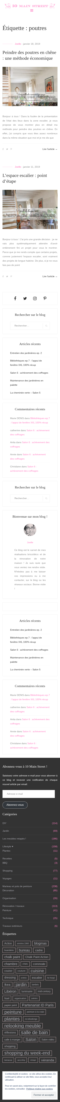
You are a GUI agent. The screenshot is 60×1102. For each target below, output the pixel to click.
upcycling (21, 1060)
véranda (47, 1060)
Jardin (5, 830)
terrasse (8, 1060)
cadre (39, 950)
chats (25, 964)
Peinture (6, 910)
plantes (12, 1019)
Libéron (10, 991)
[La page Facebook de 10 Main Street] (15, 298)
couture (22, 970)
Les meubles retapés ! (14, 838)
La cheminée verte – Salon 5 (25, 392)
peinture (13, 1012)
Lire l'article (50, 149)
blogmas (40, 943)
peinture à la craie (35, 1012)
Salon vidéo (48, 1039)
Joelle (18, 43)
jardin (21, 984)
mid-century (44, 991)
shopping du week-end (27, 1053)
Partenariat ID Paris (38, 1005)
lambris (35, 984)
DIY (4, 823)
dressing (10, 977)
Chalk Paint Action (36, 957)
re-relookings (31, 1019)
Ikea (7, 984)
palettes (34, 998)
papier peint (10, 1005)
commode (39, 964)
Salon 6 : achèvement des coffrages (29, 372)
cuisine (37, 970)
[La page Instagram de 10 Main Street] (35, 298)
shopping (10, 1046)
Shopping (7, 870)
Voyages (7, 878)
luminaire (27, 991)
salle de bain (34, 1032)
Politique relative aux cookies (39, 1089)
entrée (24, 978)
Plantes (6, 850)
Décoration (8, 890)
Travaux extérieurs (12, 926)
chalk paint (12, 957)
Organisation (9, 898)
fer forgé (51, 978)
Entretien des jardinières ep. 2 (26, 353)
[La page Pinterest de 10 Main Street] (45, 298)
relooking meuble (22, 1025)
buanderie (9, 950)
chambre (10, 964)
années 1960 (23, 943)
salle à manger (12, 1039)
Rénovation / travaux (13, 906)
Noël (6, 998)
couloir (8, 970)
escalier (37, 977)
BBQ (4, 863)
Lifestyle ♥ (7, 846)
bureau (24, 950)
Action (8, 943)
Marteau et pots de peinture (17, 886)
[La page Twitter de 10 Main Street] (25, 298)
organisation (20, 998)
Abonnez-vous (15, 804)
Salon (31, 1039)
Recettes (7, 858)
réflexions (10, 1032)
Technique (7, 918)
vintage (33, 1060)
